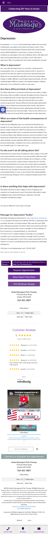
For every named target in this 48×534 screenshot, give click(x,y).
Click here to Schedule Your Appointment (24, 456)
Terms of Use (24, 514)
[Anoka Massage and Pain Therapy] (24, 24)
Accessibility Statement (24, 508)
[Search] (37, 449)
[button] (3, 110)
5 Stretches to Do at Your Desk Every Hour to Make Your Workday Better (29, 263)
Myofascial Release (5, 263)
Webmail (19, 520)
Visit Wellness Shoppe (24, 284)
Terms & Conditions (18, 506)
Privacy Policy (31, 506)
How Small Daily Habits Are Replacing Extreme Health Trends (24, 439)
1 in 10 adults (13, 44)
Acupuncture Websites (10, 512)
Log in (29, 520)
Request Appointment (24, 270)
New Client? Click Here (24, 277)
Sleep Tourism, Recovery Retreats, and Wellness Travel (24, 438)
